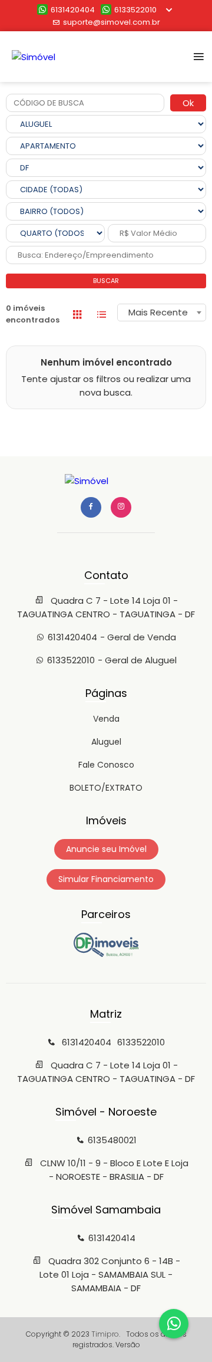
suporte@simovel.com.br (111, 22)
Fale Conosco (106, 765)
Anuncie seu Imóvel (106, 849)
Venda (106, 719)
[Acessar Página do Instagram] (121, 507)
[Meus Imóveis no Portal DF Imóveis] (106, 954)
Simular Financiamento (106, 879)
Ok (188, 103)
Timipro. (105, 1334)
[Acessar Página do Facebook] (91, 507)
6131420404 (73, 9)
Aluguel (106, 742)
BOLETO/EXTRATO (106, 788)
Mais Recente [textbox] (158, 312)
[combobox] (162, 312)
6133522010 (135, 9)
